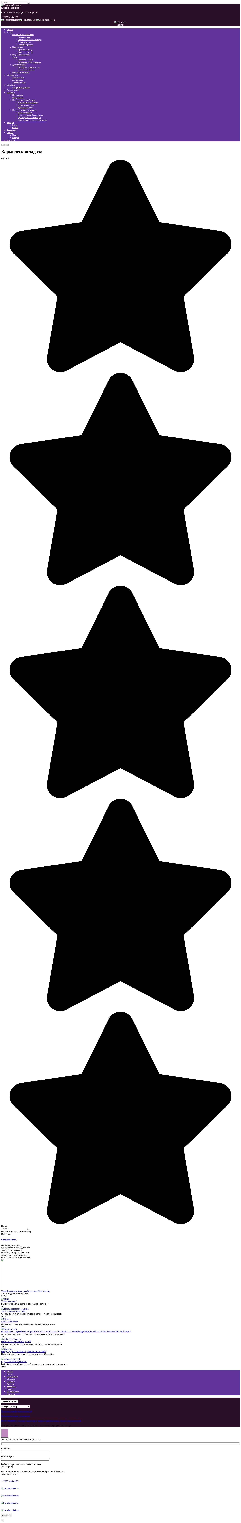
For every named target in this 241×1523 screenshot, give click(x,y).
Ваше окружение (25, 113)
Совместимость (24, 42)
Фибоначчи (11, 130)
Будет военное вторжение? (14, 1361)
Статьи (15, 128)
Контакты (11, 140)
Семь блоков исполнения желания (32, 120)
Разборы (10, 123)
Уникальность (18, 77)
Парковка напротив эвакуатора (16, 1341)
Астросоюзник (13, 90)
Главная (10, 30)
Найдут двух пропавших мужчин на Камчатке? (23, 1351)
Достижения (17, 80)
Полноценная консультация (29, 62)
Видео (14, 125)
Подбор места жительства (28, 67)
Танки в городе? (9, 1301)
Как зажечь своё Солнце (28, 102)
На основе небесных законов (24, 110)
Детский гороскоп (25, 45)
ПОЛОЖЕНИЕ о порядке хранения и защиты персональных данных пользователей (41, 1421)
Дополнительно (19, 65)
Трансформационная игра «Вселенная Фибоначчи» (25, 1291)
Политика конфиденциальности (16, 1411)
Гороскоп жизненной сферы (29, 40)
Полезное (11, 92)
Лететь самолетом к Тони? (13, 1311)
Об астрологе (12, 75)
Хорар (14, 57)
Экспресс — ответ (25, 60)
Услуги (10, 32)
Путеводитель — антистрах (29, 118)
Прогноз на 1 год (25, 50)
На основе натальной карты (23, 100)
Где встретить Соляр (26, 70)
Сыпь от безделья (9, 1321)
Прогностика (17, 47)
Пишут (15, 135)
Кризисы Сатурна (25, 108)
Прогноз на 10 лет (25, 52)
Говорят (15, 138)
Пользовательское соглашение (15, 1416)
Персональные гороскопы (23, 35)
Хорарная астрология (21, 87)
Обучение (11, 85)
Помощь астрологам (20, 72)
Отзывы (10, 133)
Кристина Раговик (10, 8)
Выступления (17, 97)
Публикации (17, 95)
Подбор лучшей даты (21, 55)
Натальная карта (24, 37)
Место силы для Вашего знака (30, 115)
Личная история (19, 82)
